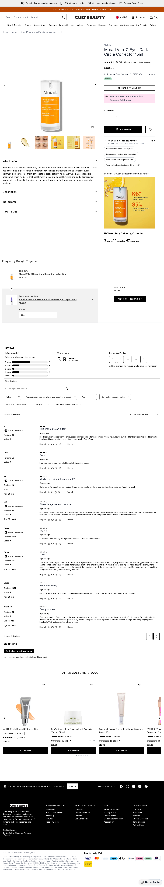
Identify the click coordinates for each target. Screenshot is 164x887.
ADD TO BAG (25, 750)
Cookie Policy (110, 816)
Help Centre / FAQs (54, 812)
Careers (78, 816)
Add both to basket (130, 299)
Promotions (137, 812)
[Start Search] (63, 17)
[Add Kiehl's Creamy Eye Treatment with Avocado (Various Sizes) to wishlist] (91, 685)
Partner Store (138, 825)
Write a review (130, 62)
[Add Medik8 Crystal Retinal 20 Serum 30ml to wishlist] (43, 685)
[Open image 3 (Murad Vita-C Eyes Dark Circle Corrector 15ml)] (41, 142)
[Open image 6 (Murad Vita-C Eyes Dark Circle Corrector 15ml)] (89, 142)
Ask (153, 141)
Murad (15, 32)
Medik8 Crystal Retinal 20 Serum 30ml (20, 729)
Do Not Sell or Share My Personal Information (17, 834)
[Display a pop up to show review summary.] (24, 737)
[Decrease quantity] (108, 116)
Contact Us (50, 809)
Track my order (52, 822)
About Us (79, 809)
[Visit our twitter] (127, 786)
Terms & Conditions (112, 809)
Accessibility (109, 822)
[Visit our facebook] (121, 786)
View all (152, 74)
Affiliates (136, 816)
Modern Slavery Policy (113, 819)
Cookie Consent (9, 830)
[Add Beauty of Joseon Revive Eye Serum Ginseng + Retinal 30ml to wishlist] (140, 685)
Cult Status (137, 809)
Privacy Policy (110, 812)
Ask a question (145, 62)
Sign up (72, 786)
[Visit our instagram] (134, 786)
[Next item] (159, 718)
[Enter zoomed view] (93, 127)
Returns (49, 819)
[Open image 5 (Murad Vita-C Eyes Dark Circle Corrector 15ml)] (73, 142)
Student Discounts (140, 819)
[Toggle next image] (96, 85)
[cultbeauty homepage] (90, 17)
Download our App (83, 812)
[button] (150, 882)
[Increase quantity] (125, 116)
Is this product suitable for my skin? (119, 149)
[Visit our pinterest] (146, 786)
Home (5, 32)
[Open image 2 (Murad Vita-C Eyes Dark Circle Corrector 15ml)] (25, 142)
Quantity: (109, 111)
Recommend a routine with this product (121, 154)
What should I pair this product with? (120, 160)
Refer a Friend (139, 822)
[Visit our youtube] (140, 786)
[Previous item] (5, 718)
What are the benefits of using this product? (123, 165)
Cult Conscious (81, 819)
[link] (138, 17)
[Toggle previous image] (5, 85)
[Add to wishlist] (150, 129)
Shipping (50, 816)
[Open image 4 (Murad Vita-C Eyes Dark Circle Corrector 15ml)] (57, 142)
